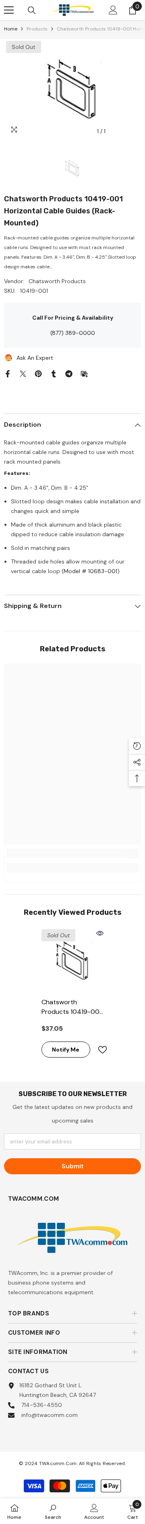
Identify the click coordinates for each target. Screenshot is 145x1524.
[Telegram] (68, 373)
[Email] (84, 373)
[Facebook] (7, 373)
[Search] (32, 10)
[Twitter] (23, 373)
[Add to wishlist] (99, 1050)
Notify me (65, 1049)
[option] (72, 89)
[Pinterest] (38, 373)
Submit (73, 1166)
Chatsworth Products (57, 281)
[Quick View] (100, 933)
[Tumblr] (53, 373)
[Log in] (113, 10)
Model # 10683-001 (90, 571)
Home (10, 29)
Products (37, 29)
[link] (72, 853)
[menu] (9, 10)
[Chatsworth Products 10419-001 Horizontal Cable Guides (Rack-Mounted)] (72, 960)
